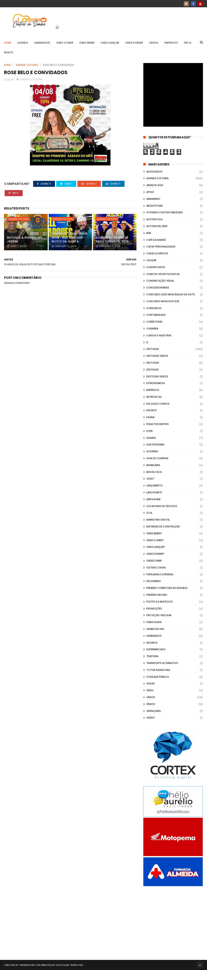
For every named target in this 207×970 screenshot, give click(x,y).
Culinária (152, 328)
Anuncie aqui (154, 185)
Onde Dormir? (155, 553)
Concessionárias (157, 287)
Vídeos (150, 704)
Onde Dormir (134, 42)
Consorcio (154, 308)
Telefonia (152, 656)
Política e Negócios (159, 601)
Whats (8, 52)
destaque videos (157, 356)
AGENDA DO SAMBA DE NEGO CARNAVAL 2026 (112, 240)
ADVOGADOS (154, 171)
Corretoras (154, 321)
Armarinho (153, 199)
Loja (149, 512)
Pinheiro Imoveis (156, 595)
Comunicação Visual (160, 280)
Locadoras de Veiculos (161, 506)
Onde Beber (87, 42)
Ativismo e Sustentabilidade (164, 212)
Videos (153, 42)
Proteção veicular (158, 615)
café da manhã (156, 240)
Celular (151, 260)
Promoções (154, 608)
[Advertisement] (173, 918)
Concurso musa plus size (162, 301)
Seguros (151, 642)
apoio (150, 192)
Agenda (22, 42)
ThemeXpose (27, 965)
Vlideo (150, 717)
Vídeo (150, 690)
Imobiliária (153, 465)
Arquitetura (154, 205)
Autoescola (154, 219)
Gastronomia (155, 444)
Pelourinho (153, 581)
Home (7, 42)
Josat (150, 478)
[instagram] (186, 3)
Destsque (152, 369)
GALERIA (151, 438)
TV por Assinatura (158, 670)
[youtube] (200, 3)
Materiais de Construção (163, 526)
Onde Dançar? (155, 547)
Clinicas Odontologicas (163, 274)
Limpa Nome (153, 499)
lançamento (154, 485)
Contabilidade (156, 315)
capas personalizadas (160, 246)
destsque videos (157, 376)
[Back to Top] (200, 965)
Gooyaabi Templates (69, 965)
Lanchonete (154, 492)
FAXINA (150, 417)
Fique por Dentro (157, 424)
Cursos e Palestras (158, 335)
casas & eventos (157, 253)
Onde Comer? (155, 540)
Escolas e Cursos (157, 403)
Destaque (152, 349)
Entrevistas (154, 397)
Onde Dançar (110, 42)
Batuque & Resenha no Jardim (24, 240)
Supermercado (156, 649)
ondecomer (154, 560)
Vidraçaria (153, 711)
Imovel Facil (154, 472)
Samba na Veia (155, 629)
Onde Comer (64, 42)
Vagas (150, 683)
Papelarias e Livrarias (159, 574)
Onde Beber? (154, 533)
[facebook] (193, 3)
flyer (149, 431)
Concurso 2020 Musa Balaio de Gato (170, 294)
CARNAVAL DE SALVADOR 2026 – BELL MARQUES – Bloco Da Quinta (69, 237)
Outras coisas (156, 567)
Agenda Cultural (27, 65)
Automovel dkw (156, 226)
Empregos (171, 42)
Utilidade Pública (157, 677)
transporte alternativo (162, 663)
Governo (152, 451)
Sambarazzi (42, 42)
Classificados (155, 267)
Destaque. (152, 362)
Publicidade (154, 622)
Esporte (151, 410)
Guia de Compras (157, 458)
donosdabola (155, 383)
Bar (148, 233)
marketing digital (158, 519)
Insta (187, 42)
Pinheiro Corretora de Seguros (167, 588)
